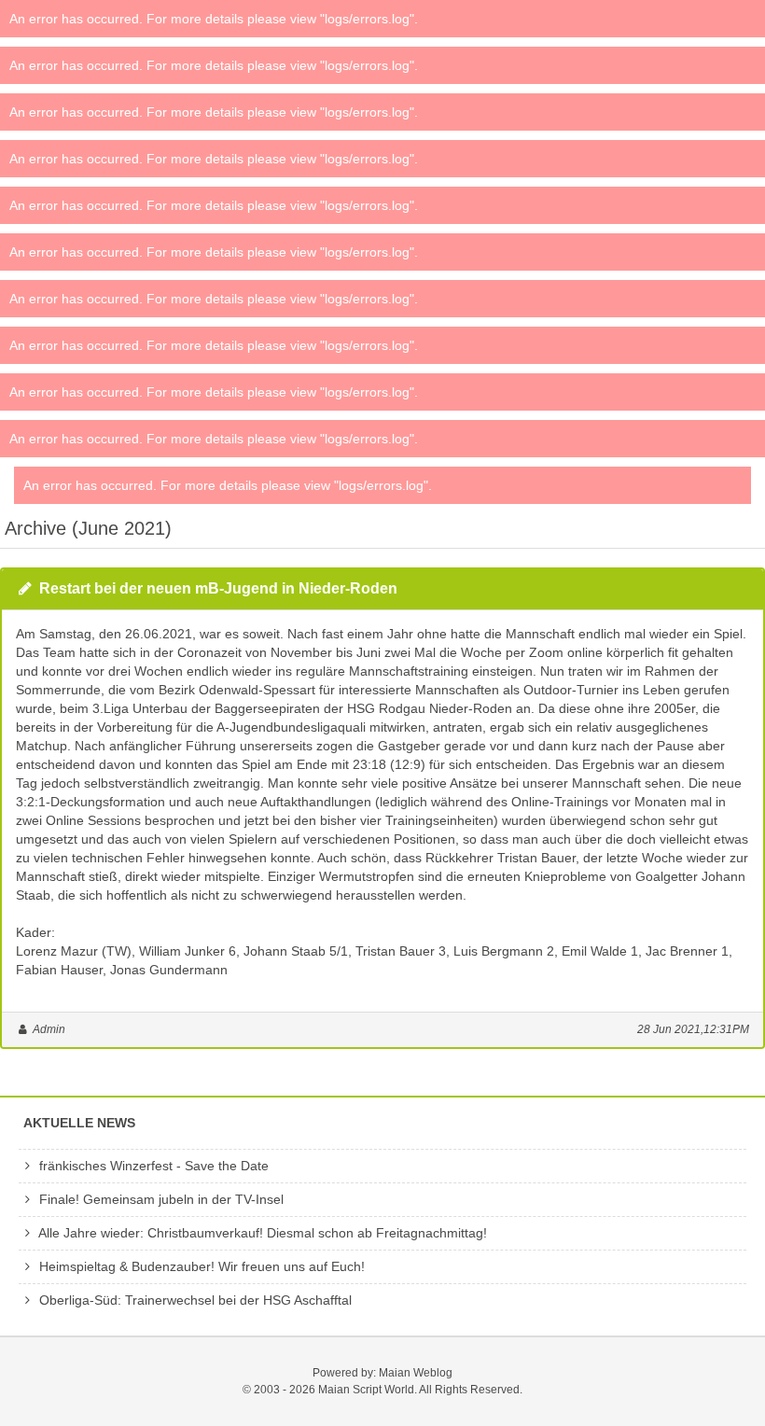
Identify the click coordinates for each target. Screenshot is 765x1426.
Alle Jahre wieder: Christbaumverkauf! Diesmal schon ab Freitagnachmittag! (261, 1232)
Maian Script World (366, 1389)
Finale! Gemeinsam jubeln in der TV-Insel (159, 1199)
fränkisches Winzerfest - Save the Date (152, 1165)
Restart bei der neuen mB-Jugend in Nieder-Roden (218, 588)
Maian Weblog (415, 1372)
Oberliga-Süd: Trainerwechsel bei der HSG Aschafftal (193, 1300)
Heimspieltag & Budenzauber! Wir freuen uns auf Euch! (200, 1266)
